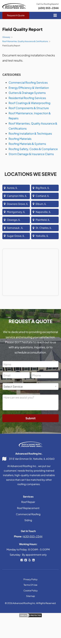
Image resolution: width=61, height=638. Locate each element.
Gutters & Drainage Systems (27, 92)
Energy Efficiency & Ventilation (29, 87)
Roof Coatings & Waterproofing (29, 103)
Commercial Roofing (28, 514)
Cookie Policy (30, 590)
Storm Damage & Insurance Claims (31, 154)
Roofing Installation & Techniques (30, 133)
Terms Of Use (30, 584)
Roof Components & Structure (29, 108)
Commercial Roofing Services (28, 82)
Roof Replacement (28, 508)
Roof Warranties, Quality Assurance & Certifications (25, 41)
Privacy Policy (30, 579)
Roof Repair (28, 502)
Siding (28, 520)
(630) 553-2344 (48, 8)
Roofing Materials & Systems (27, 143)
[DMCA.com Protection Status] (30, 616)
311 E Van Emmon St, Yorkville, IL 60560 (32, 458)
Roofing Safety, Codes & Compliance (33, 149)
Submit (30, 418)
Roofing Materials (20, 138)
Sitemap (30, 596)
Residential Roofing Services (27, 98)
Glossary (6, 37)
